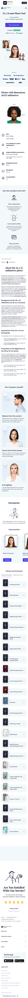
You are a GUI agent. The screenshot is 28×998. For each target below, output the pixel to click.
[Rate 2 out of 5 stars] (10, 902)
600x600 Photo (14, 595)
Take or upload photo (14, 25)
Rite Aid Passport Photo (16, 713)
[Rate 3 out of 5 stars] (14, 902)
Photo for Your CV (15, 799)
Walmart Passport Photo (16, 756)
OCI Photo (12, 702)
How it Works (4, 941)
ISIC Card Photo (14, 831)
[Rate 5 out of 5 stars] (22, 902)
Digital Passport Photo (16, 616)
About (2, 946)
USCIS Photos (13, 734)
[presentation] (14, 502)
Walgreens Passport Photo (15, 638)
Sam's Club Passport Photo (15, 820)
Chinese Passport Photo (16, 670)
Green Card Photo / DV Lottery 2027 (16, 777)
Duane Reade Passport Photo (16, 809)
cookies (14, 996)
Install (24, 2)
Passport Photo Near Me (16, 627)
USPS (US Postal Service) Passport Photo (16, 745)
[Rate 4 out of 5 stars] (18, 902)
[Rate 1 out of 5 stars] (6, 902)
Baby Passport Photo (15, 649)
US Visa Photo (13, 766)
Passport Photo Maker (16, 606)
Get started (7, 560)
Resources (4, 931)
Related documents (18, 575)
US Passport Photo (15, 584)
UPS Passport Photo (15, 723)
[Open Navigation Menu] (26, 8)
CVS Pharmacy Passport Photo (14, 659)
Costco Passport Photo (16, 681)
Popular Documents (6, 575)
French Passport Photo (16, 691)
